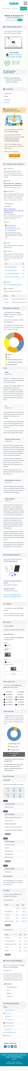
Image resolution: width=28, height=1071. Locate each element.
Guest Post (4, 1054)
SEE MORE (8, 834)
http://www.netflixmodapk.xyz (12, 273)
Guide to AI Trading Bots (16, 1056)
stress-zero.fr (8, 1029)
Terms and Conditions (10, 1063)
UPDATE (20, 19)
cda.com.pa (8, 1013)
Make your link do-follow (14, 56)
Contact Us (14, 1059)
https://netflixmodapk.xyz (11, 270)
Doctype (8, 626)
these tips (18, 978)
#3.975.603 (7, 102)
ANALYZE (23, 8)
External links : (8, 929)
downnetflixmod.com (10, 1010)
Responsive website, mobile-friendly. (13, 630)
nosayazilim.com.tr (9, 1026)
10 (20, 791)
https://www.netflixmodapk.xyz (12, 276)
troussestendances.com (10, 1032)
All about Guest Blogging (13, 1054)
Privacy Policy (19, 1063)
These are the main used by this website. (12, 686)
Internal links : (8, 900)
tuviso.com (7, 1035)
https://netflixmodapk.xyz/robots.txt (13, 284)
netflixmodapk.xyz (15, 55)
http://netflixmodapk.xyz (11, 267)
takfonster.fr (8, 1016)
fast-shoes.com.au (9, 1019)
